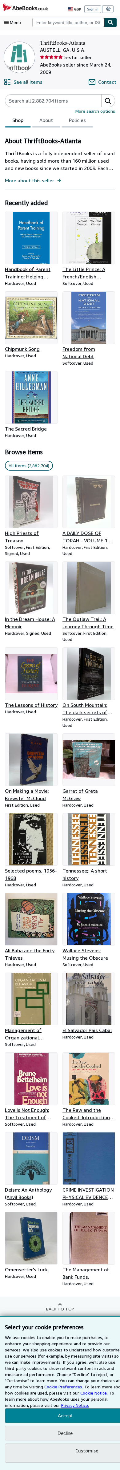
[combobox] (68, 22)
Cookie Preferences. (63, 1386)
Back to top (60, 1308)
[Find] (110, 22)
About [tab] (46, 120)
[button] (108, 101)
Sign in (92, 9)
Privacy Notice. (75, 1405)
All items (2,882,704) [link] (29, 465)
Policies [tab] (77, 120)
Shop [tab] (17, 120)
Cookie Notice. (94, 1392)
